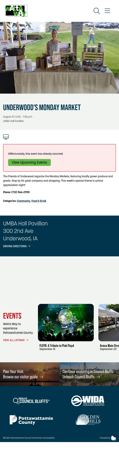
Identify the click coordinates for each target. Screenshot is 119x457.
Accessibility (49, 438)
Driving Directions (15, 246)
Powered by (105, 438)
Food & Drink (38, 201)
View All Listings (14, 340)
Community (23, 201)
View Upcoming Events (29, 163)
